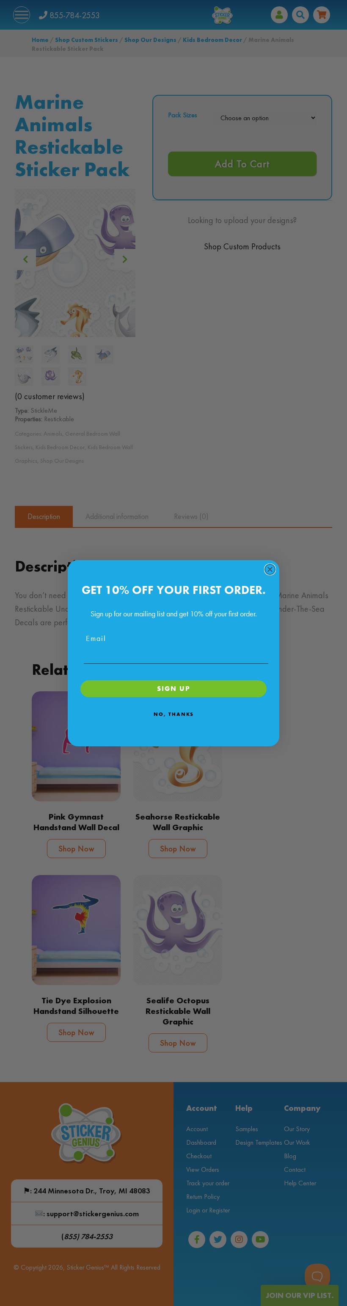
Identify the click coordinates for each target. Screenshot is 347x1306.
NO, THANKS (174, 714)
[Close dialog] (270, 569)
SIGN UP (173, 688)
